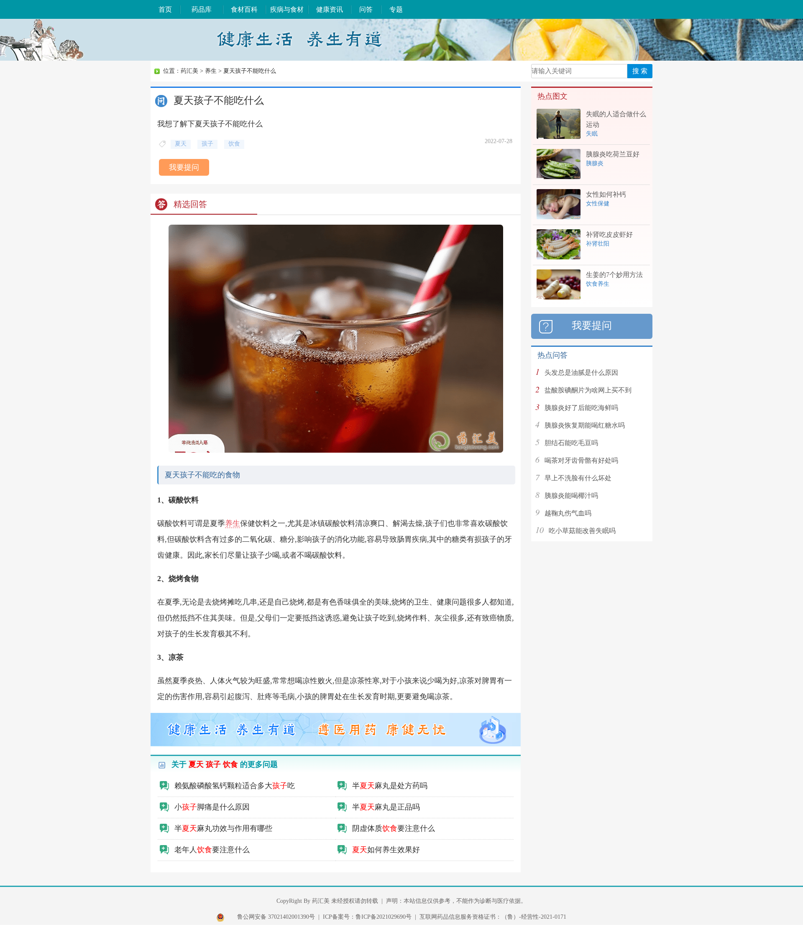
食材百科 (244, 9)
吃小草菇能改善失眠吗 (582, 530)
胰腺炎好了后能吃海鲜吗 (581, 407)
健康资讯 (329, 9)
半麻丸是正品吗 (386, 807)
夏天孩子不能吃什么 (249, 71)
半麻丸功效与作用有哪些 (223, 828)
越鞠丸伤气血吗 (568, 513)
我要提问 (184, 167)
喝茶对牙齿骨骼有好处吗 (581, 460)
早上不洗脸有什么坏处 (578, 478)
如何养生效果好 (386, 850)
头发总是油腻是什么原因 (581, 372)
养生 (211, 71)
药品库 (202, 9)
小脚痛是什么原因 (212, 807)
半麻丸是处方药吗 (389, 786)
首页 (165, 9)
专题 (396, 9)
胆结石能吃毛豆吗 (571, 442)
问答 (366, 9)
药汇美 (189, 71)
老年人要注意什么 (212, 850)
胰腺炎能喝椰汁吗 (571, 495)
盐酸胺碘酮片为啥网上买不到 (588, 390)
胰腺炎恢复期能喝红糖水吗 (585, 425)
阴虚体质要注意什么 (393, 828)
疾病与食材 (287, 9)
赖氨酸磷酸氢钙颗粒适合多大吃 (234, 786)
